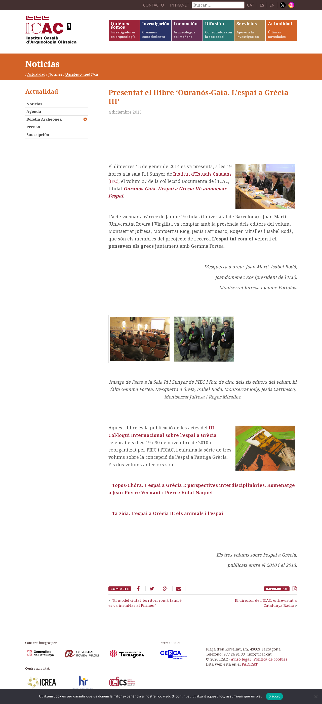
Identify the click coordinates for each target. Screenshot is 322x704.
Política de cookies (270, 659)
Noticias (55, 74)
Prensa (33, 126)
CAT (250, 5)
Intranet (179, 5)
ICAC (63, 31)
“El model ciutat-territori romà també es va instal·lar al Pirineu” (145, 603)
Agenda (33, 111)
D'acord (274, 696)
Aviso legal (241, 659)
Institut (182, 174)
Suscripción (37, 134)
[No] (315, 696)
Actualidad (36, 74)
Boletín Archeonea (44, 119)
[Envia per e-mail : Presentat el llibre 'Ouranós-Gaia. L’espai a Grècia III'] (179, 588)
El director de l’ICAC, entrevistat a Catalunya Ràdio (266, 603)
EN (271, 5)
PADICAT (250, 664)
